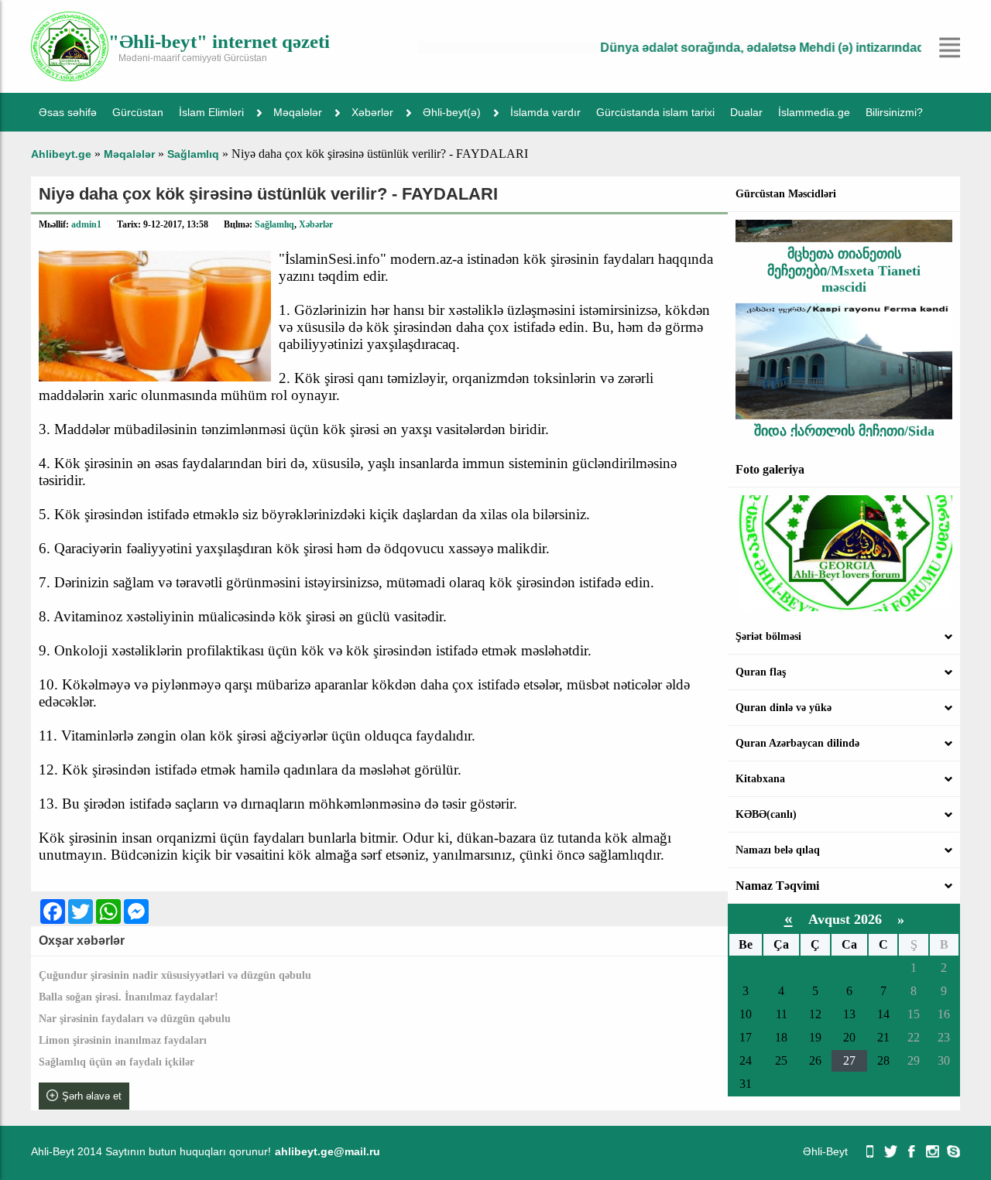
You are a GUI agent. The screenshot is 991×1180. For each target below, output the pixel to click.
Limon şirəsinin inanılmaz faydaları (123, 1040)
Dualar (746, 112)
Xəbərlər (372, 112)
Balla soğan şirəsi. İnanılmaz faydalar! (128, 997)
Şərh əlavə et (92, 1096)
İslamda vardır (545, 112)
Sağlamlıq (274, 224)
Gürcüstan (137, 112)
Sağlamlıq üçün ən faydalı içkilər (116, 1062)
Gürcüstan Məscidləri (786, 194)
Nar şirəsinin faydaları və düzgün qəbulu (135, 1018)
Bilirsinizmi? (894, 112)
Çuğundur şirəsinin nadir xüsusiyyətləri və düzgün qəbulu (175, 975)
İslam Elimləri (211, 112)
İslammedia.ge (814, 112)
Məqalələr (297, 112)
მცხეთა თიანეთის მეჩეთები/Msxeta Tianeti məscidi (844, 257)
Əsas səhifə (68, 112)
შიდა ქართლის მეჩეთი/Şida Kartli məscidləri (844, 426)
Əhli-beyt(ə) (452, 112)
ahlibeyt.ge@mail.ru (327, 1151)
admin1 (86, 224)
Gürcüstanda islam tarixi (655, 112)
